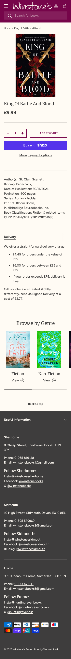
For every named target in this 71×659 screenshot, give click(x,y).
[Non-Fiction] (49, 349)
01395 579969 (24, 521)
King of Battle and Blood (27, 28)
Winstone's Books (22, 649)
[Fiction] (18, 349)
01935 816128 (24, 458)
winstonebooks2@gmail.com (33, 525)
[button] (64, 6)
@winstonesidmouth (30, 549)
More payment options (35, 155)
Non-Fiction (49, 373)
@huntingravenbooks (26, 602)
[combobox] (35, 15)
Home (7, 28)
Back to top (35, 404)
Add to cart (48, 133)
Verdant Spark (50, 649)
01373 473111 (24, 584)
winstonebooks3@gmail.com (33, 588)
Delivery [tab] (10, 237)
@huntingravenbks (20, 612)
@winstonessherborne (27, 476)
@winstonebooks (31, 481)
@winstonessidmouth (26, 539)
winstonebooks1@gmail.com (33, 462)
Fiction (17, 373)
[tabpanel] (35, 272)
